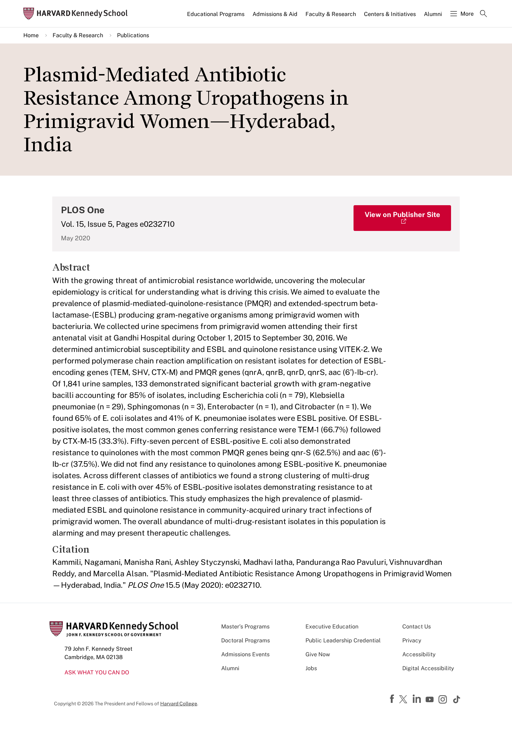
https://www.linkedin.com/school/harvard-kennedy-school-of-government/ (417, 699)
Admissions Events (245, 654)
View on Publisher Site (402, 214)
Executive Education (331, 626)
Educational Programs (216, 14)
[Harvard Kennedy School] (77, 14)
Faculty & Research (330, 14)
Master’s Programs (245, 626)
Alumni (433, 14)
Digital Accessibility (428, 668)
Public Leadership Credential (343, 640)
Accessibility (419, 654)
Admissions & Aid (275, 14)
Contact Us (416, 626)
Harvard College (178, 703)
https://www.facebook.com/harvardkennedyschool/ (393, 699)
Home (31, 35)
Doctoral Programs (245, 640)
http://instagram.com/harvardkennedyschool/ (444, 700)
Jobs (311, 668)
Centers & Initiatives (390, 14)
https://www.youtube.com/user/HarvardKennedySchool (430, 699)
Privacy (411, 640)
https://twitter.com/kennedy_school (404, 699)
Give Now (317, 654)
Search (483, 14)
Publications (133, 35)
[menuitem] (216, 17)
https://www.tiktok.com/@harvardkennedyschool (457, 699)
